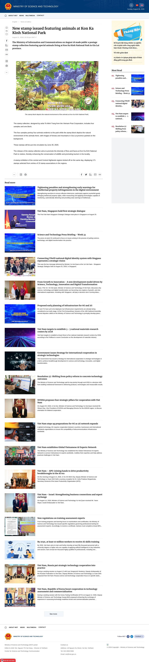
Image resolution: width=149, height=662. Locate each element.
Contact (40, 15)
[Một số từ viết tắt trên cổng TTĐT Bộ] (21, 175)
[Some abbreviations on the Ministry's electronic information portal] (7, 61)
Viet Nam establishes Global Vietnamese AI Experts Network (66, 447)
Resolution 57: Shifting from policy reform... (121, 128)
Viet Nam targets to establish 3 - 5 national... (122, 116)
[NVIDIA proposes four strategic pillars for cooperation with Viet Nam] (20, 408)
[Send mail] (7, 50)
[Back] (7, 72)
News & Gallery (26, 22)
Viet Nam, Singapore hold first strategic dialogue (61, 211)
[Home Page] (6, 15)
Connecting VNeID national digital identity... (123, 103)
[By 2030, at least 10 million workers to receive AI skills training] (20, 550)
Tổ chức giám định (121, 53)
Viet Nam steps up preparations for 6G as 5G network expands (67, 423)
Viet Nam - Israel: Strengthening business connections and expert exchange (69, 495)
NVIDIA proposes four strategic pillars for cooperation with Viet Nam (68, 401)
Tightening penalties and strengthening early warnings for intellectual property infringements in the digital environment (68, 188)
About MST (12, 15)
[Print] (7, 66)
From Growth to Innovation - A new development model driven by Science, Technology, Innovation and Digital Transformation (69, 283)
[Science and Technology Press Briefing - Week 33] (20, 243)
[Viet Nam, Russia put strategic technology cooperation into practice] (20, 573)
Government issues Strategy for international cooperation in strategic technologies (67, 354)
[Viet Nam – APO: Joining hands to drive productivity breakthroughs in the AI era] (20, 479)
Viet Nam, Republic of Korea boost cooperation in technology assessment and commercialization (67, 590)
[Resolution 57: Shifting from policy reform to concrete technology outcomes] (20, 384)
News (21, 15)
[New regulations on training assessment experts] (20, 526)
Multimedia (31, 627)
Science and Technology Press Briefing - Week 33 (61, 234)
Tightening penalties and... (121, 77)
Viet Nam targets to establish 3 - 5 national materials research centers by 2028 (67, 330)
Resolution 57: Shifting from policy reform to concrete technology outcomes (69, 377)
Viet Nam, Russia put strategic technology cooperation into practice (66, 566)
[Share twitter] (86, 175)
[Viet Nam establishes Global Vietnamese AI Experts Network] (20, 455)
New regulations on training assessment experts (61, 518)
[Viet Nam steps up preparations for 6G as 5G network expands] (20, 432)
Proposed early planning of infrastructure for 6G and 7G (64, 305)
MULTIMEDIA (30, 15)
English (14, 22)
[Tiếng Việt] (137, 5)
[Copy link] (7, 54)
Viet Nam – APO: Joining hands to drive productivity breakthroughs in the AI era (63, 472)
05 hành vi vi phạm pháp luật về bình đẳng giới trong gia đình (128, 59)
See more (53, 614)
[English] (141, 5)
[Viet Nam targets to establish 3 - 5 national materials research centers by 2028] (20, 337)
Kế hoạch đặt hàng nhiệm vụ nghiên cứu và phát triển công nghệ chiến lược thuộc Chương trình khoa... (127, 45)
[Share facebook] (7, 41)
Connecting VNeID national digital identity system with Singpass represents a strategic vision (69, 259)
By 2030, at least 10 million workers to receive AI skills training (68, 541)
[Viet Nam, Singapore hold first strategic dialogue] (20, 219)
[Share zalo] (7, 45)
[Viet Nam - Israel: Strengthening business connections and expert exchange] (20, 502)
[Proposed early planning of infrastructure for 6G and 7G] (20, 313)
